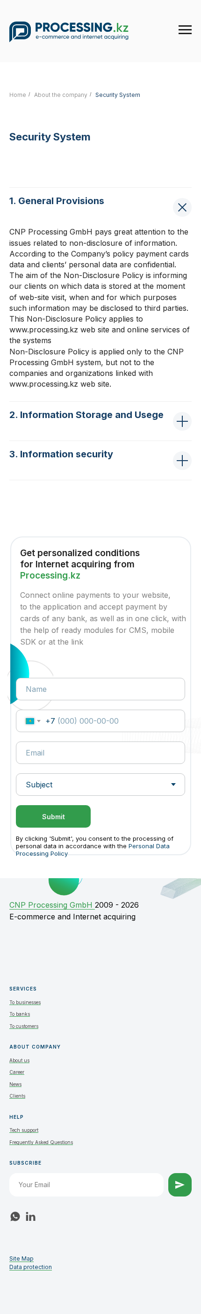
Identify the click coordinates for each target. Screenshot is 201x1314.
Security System (117, 94)
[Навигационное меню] (185, 30)
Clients (17, 1096)
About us (19, 1060)
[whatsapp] (15, 1216)
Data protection (30, 1266)
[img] (63, 880)
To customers (23, 1026)
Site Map (21, 1258)
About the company (60, 94)
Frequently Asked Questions (41, 1142)
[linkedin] (30, 1216)
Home (17, 94)
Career (16, 1072)
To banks (19, 1014)
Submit (53, 817)
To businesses (25, 1002)
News (15, 1084)
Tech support (23, 1130)
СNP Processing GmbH (52, 905)
